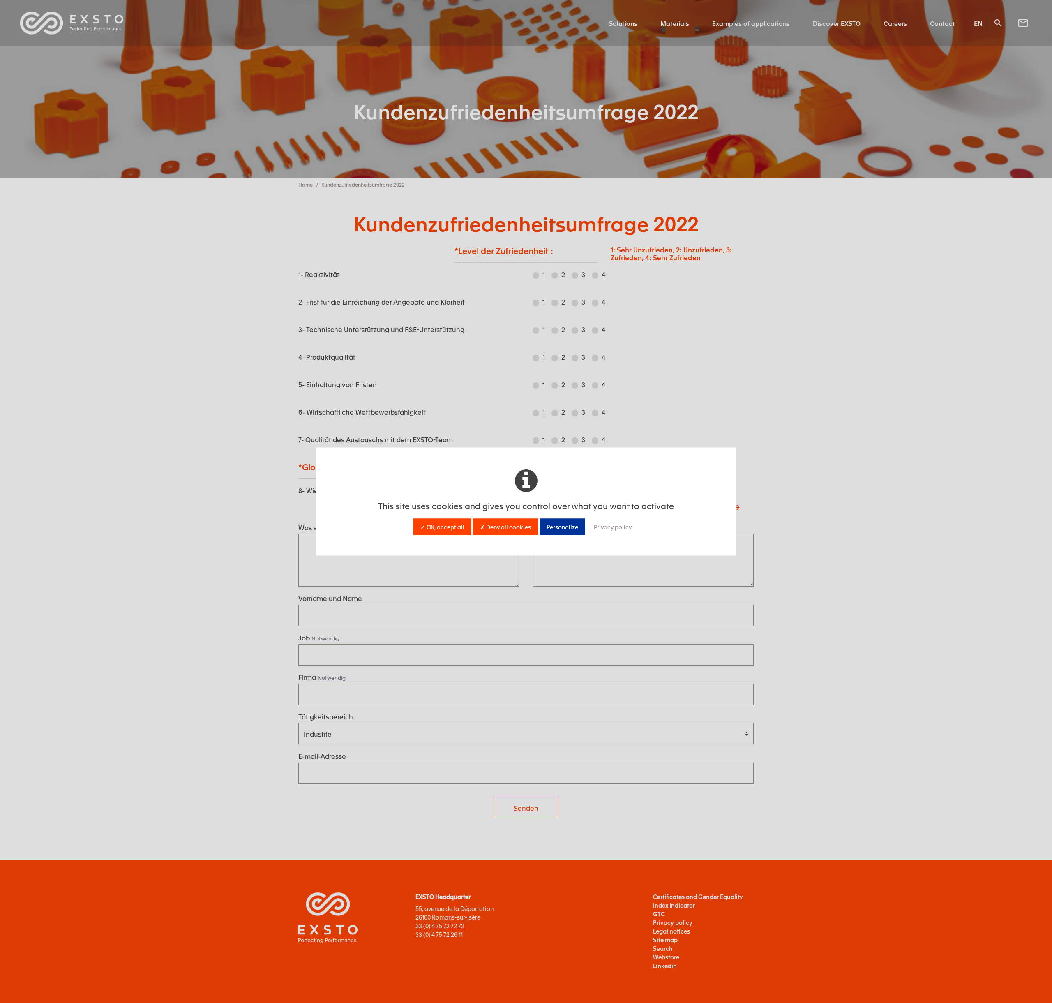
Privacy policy (613, 527)
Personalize (562, 527)
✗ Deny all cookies (505, 527)
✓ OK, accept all (442, 527)
